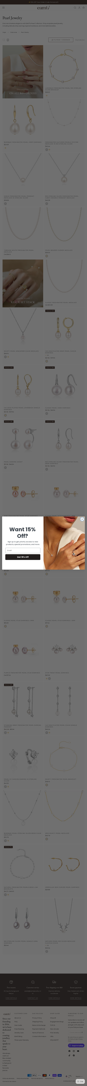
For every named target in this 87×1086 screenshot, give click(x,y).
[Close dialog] (82, 519)
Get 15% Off (23, 557)
